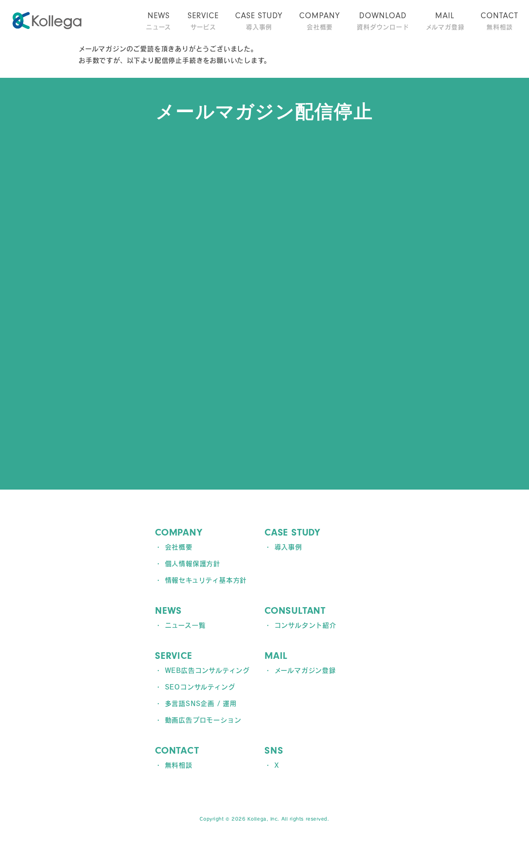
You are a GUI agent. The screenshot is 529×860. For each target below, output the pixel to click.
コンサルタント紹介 (305, 625)
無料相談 (499, 20)
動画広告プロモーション (203, 720)
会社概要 (319, 20)
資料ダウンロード (383, 20)
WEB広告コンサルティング (207, 670)
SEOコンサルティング (200, 687)
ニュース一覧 (185, 625)
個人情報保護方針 (192, 563)
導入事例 (259, 20)
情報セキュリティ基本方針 (206, 580)
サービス (203, 20)
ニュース (158, 20)
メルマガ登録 (445, 20)
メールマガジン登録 (305, 670)
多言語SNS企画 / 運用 (201, 703)
